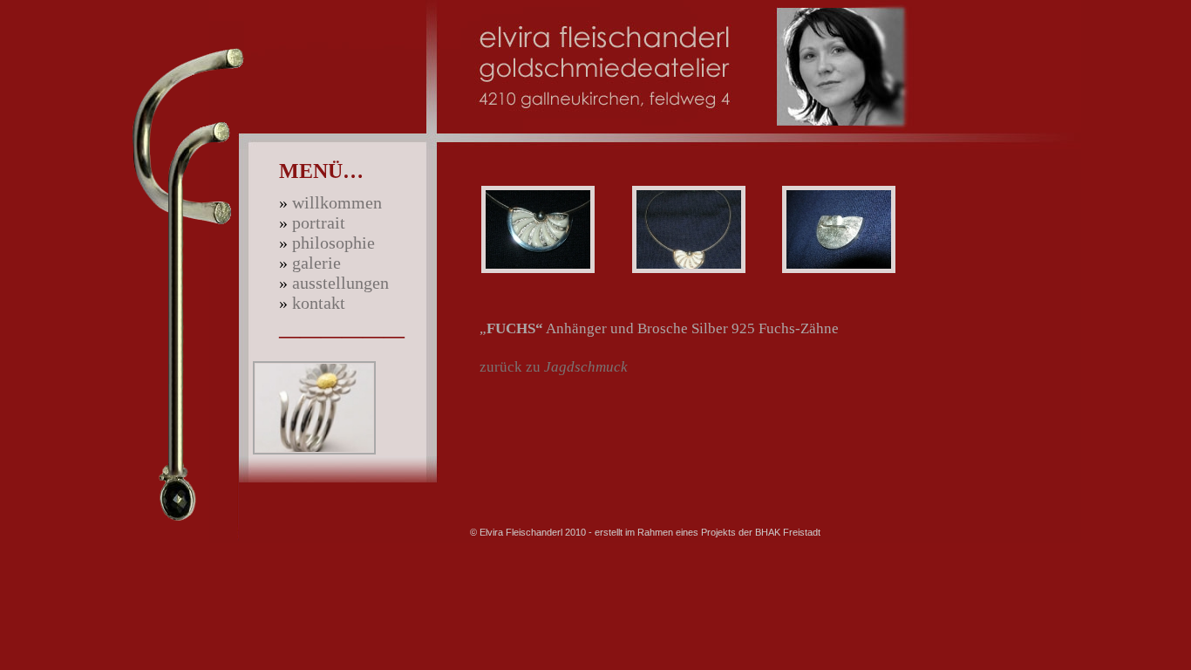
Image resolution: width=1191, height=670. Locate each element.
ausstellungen (340, 282)
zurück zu (554, 367)
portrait (318, 222)
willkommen (337, 202)
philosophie (333, 242)
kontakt (318, 302)
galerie (316, 262)
